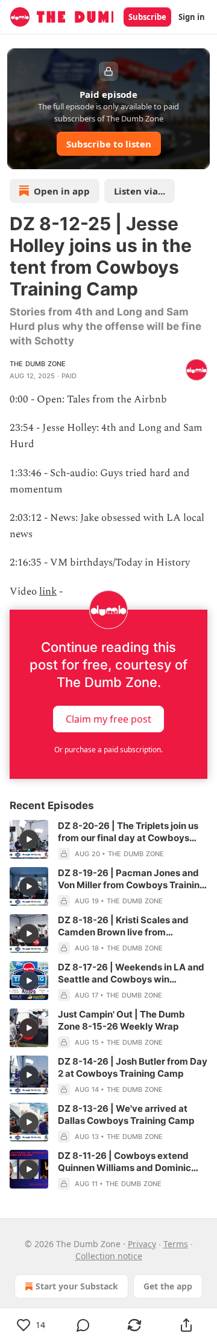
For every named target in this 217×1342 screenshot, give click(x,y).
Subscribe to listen (108, 144)
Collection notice (108, 1256)
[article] (108, 840)
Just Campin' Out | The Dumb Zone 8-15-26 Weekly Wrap (121, 1020)
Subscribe (147, 16)
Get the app (167, 1286)
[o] (29, 839)
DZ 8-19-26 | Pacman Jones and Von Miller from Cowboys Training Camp (132, 879)
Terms (175, 1244)
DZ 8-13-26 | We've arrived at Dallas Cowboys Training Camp (126, 1114)
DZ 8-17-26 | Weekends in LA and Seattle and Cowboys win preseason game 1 (131, 973)
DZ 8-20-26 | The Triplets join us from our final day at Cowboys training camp (128, 832)
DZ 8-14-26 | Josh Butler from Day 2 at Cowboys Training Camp (132, 1067)
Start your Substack (77, 1286)
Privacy (142, 1244)
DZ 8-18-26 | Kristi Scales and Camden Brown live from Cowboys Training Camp (123, 926)
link (48, 591)
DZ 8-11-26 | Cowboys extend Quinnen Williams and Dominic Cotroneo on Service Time (124, 1162)
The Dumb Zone (38, 364)
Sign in (191, 16)
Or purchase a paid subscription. (108, 749)
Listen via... (139, 191)
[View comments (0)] (83, 1325)
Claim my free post (108, 718)
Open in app (62, 191)
